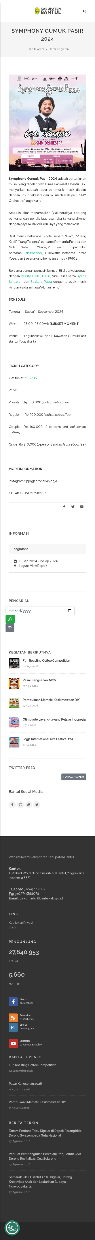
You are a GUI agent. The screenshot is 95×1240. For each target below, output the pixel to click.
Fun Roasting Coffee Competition (46, 660)
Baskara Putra (41, 281)
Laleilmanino (33, 253)
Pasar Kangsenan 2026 (39, 680)
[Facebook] (12, 804)
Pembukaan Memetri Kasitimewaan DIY (51, 700)
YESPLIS (31, 378)
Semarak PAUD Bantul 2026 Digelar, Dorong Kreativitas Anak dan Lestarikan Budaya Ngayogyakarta (40, 1181)
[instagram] (20, 804)
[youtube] (28, 804)
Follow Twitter (73, 777)
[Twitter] (36, 804)
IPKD (12, 928)
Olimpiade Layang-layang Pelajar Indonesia (54, 719)
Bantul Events (35, 49)
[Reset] (10, 628)
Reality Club (30, 276)
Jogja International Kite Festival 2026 (49, 739)
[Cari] (10, 619)
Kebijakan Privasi (21, 922)
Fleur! (46, 276)
